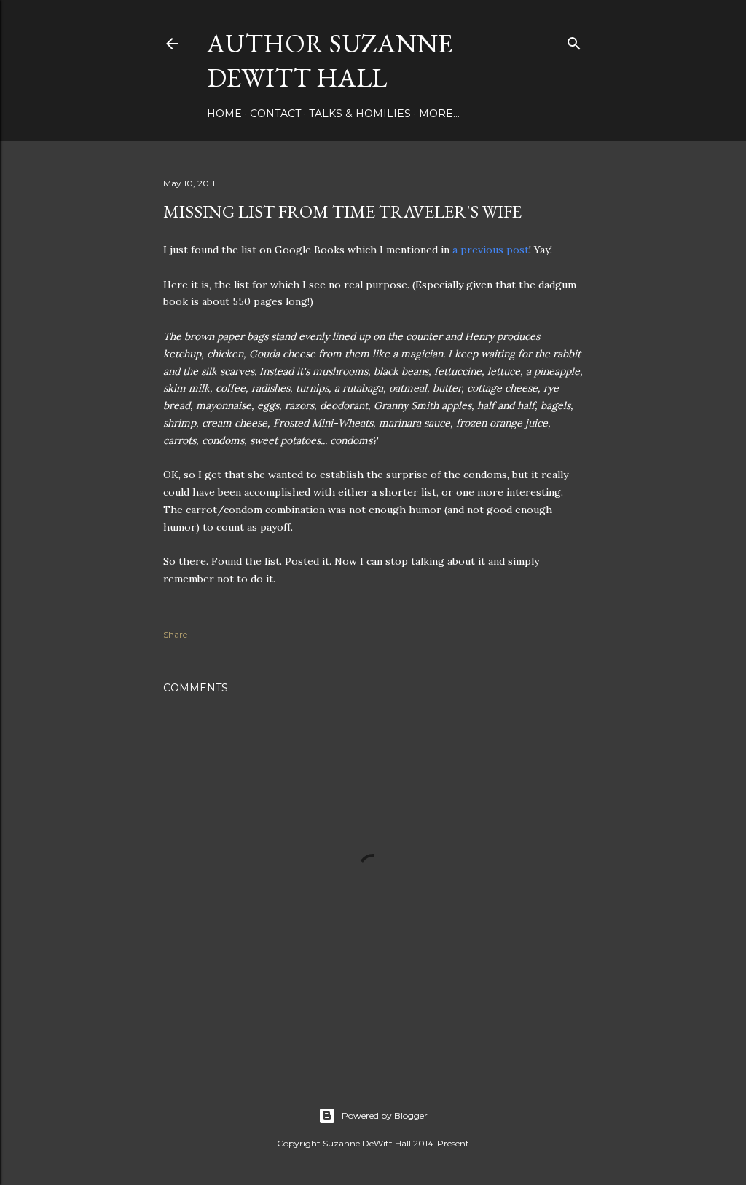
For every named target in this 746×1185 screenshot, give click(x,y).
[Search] (574, 40)
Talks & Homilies (360, 113)
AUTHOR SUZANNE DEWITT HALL (329, 60)
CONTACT (275, 113)
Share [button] (175, 634)
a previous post (490, 249)
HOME (224, 113)
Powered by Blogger (385, 1115)
